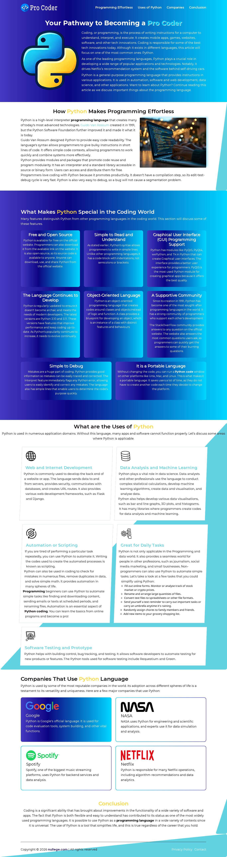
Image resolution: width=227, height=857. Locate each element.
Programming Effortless (114, 7)
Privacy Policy (182, 849)
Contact (200, 849)
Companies (175, 7)
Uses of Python (150, 7)
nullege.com (58, 849)
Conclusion (197, 7)
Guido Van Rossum (95, 125)
